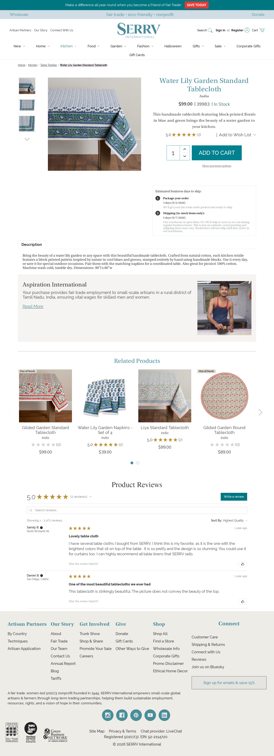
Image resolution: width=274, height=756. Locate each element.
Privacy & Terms (122, 731)
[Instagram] (108, 715)
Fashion (143, 46)
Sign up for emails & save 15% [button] (229, 683)
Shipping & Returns (208, 644)
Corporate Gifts (249, 46)
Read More (33, 306)
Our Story (41, 30)
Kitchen (67, 46)
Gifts (196, 46)
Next (27, 138)
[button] (90, 496)
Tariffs (56, 678)
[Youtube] (150, 715)
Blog (55, 671)
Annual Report (63, 663)
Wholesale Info (166, 648)
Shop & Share (91, 641)
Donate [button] (258, 14)
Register (237, 30)
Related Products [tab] (137, 361)
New (17, 46)
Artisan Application (24, 648)
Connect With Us (61, 30)
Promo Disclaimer (168, 663)
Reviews (199, 659)
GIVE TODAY (196, 5)
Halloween (173, 46)
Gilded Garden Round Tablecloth (224, 430)
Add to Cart (105, 401)
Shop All (160, 633)
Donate (122, 633)
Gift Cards (137, 55)
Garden (116, 46)
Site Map (96, 731)
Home (41, 46)
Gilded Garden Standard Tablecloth (45, 430)
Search (202, 30)
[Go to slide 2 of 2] (137, 463)
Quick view (45, 390)
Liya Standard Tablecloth (165, 427)
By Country (17, 633)
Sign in (220, 30)
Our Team (59, 648)
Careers (86, 656)
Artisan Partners (20, 30)
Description (31, 244)
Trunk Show (90, 633)
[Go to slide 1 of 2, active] (131, 463)
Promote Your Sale (96, 648)
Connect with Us (206, 652)
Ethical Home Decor (170, 671)
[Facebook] (122, 715)
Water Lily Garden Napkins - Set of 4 (105, 430)
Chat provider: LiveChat (161, 731)
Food (92, 46)
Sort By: (216, 520)
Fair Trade (59, 641)
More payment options (216, 166)
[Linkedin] (164, 715)
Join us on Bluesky (208, 667)
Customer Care (205, 637)
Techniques (18, 641)
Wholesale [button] (19, 14)
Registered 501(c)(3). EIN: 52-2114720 (135, 737)
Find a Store (163, 641)
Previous (27, 74)
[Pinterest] (136, 715)
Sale (218, 46)
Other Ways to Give (132, 648)
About (56, 633)
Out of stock (45, 401)
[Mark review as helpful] (242, 564)
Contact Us (60, 656)
